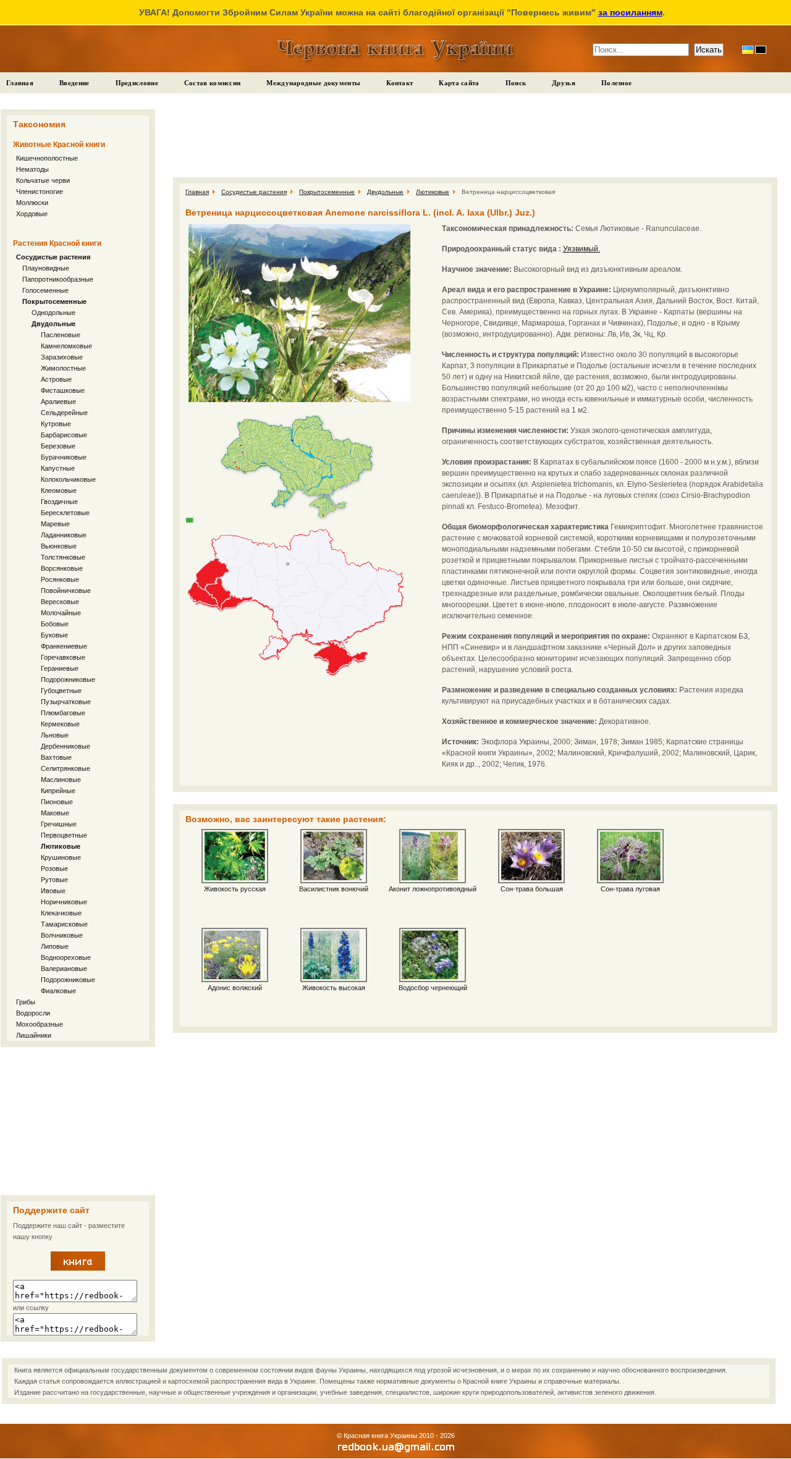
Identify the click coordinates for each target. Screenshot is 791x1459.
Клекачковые (61, 913)
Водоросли (33, 1013)
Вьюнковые (59, 546)
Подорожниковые (68, 679)
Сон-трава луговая (630, 889)
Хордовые (32, 213)
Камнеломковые (66, 346)
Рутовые (54, 879)
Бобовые (55, 624)
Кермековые (60, 724)
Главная (19, 82)
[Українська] (748, 49)
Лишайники (33, 1035)
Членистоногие (39, 191)
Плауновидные (45, 268)
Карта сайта (459, 82)
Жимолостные (63, 368)
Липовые (55, 946)
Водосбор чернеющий (433, 987)
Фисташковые (63, 390)
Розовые (54, 868)
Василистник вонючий (333, 889)
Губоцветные (61, 690)
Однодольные (53, 312)
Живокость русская (235, 889)
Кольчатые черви (43, 180)
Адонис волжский (235, 987)
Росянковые (60, 579)
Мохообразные (39, 1024)
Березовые (58, 446)
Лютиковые (60, 846)
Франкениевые (64, 646)
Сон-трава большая (532, 889)
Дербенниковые (65, 746)
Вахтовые (56, 757)
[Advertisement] (78, 1121)
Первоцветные (64, 835)
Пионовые (57, 801)
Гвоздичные (59, 501)
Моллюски (32, 202)
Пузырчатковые (66, 701)
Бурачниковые (64, 457)
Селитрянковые (65, 768)
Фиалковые (58, 990)
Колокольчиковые (68, 479)
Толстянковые (63, 557)
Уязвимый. (581, 249)
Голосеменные (45, 290)
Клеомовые (59, 490)
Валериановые (64, 968)
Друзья (563, 82)
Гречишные (59, 824)
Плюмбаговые (63, 713)
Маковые (55, 813)
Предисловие (137, 82)
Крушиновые (61, 857)
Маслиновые (61, 779)
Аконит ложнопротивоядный (432, 889)
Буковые (54, 635)
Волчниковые (62, 935)
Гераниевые (59, 668)
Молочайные (61, 612)
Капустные (58, 468)
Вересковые (60, 601)
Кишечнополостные (47, 158)
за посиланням (630, 12)
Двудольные (53, 323)
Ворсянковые (62, 568)
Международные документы (313, 82)
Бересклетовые (65, 512)
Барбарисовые (64, 435)
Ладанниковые (64, 535)
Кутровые (56, 423)
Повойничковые (66, 590)
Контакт (399, 82)
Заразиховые (62, 357)
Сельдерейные (64, 412)
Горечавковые (63, 657)
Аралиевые (58, 401)
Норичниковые (64, 902)
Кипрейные (58, 790)
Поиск (516, 82)
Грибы (25, 1002)
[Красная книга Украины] (78, 1268)
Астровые (56, 379)
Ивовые (53, 890)
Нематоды (32, 169)
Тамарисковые (64, 924)
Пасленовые (60, 334)
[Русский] (761, 49)
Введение (74, 82)
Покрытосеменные (54, 301)
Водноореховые (66, 957)
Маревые (55, 524)
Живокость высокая (333, 987)
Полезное (616, 82)
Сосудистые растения (53, 257)
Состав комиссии (212, 82)
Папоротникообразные (57, 279)
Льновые (55, 735)
